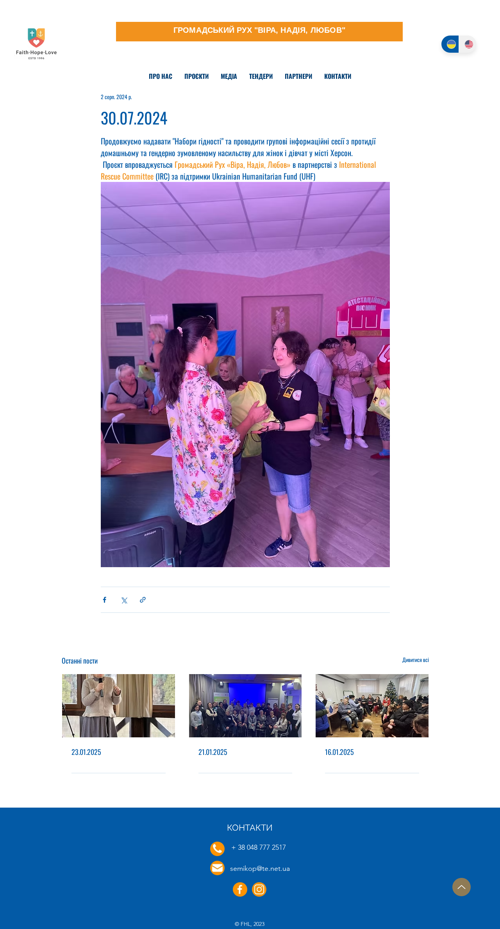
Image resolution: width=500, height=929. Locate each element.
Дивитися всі (415, 659)
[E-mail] (217, 868)
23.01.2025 (86, 752)
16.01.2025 (339, 752)
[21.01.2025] (245, 705)
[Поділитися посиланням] (142, 599)
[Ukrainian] (450, 44)
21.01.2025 (212, 752)
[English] (467, 44)
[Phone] (217, 848)
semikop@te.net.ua (260, 868)
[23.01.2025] (118, 705)
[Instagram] (259, 889)
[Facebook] (240, 889)
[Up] (461, 887)
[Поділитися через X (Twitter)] (123, 599)
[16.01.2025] (372, 705)
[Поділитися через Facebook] (104, 599)
